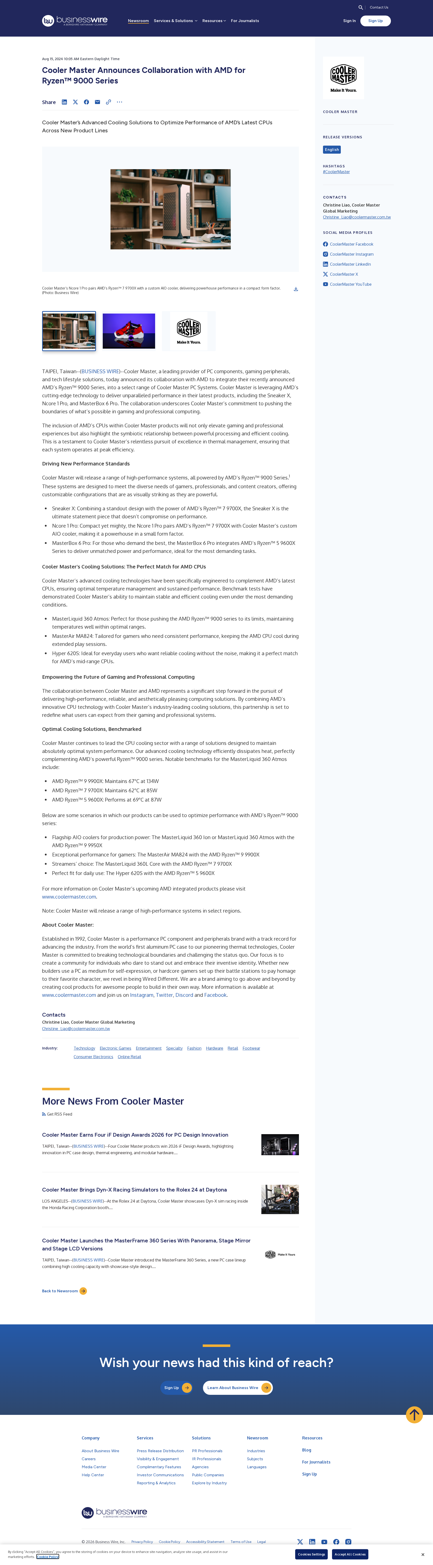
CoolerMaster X (344, 274)
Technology (84, 1048)
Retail (233, 1048)
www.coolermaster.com (69, 896)
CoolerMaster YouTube (351, 284)
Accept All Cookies (350, 1554)
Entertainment (149, 1048)
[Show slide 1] (69, 331)
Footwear (251, 1048)
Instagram (141, 995)
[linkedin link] (312, 1542)
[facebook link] (336, 1542)
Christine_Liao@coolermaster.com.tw (76, 1028)
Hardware (214, 1048)
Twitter (164, 995)
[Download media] (296, 289)
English (332, 149)
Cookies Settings (311, 1554)
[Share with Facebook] (86, 102)
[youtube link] (324, 1542)
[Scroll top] (414, 1414)
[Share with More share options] (120, 102)
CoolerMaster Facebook (351, 244)
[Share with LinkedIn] (64, 102)
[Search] (361, 7)
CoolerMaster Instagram (352, 254)
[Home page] (74, 21)
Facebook (215, 995)
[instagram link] (348, 1542)
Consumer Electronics (93, 1056)
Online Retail (129, 1056)
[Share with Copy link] (108, 102)
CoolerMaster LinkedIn (350, 264)
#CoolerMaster (336, 171)
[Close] (422, 1554)
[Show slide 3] (189, 331)
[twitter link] (300, 1542)
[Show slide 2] (129, 331)
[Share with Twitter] (75, 102)
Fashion (194, 1048)
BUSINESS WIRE (100, 371)
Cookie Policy (48, 1556)
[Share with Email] (97, 102)
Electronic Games (115, 1048)
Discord (184, 995)
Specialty (174, 1048)
